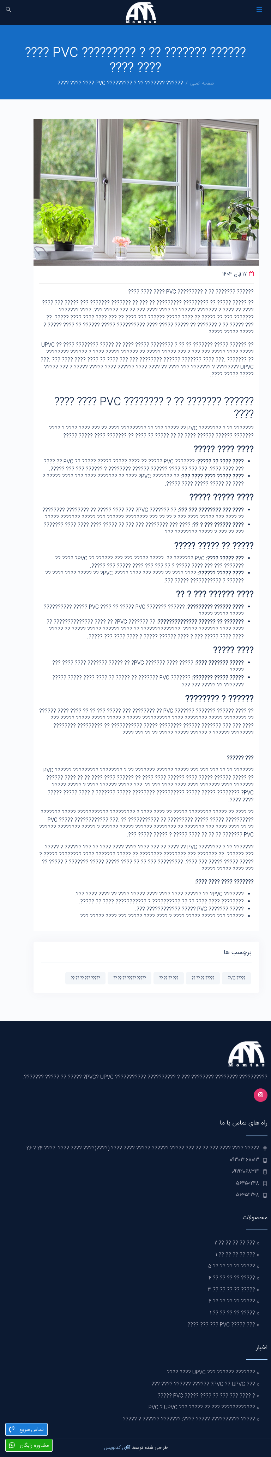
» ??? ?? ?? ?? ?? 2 (237, 1243)
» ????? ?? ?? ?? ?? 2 (234, 1301)
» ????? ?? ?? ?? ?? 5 (233, 1266)
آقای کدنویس (117, 1448)
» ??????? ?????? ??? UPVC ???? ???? (213, 1373)
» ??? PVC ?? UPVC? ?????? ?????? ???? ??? (205, 1384)
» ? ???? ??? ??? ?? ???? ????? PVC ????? (208, 1396)
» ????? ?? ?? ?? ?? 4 (234, 1278)
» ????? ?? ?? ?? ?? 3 (233, 1290)
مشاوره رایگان (33, 1445)
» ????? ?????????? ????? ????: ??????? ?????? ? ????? (191, 1419)
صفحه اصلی (202, 83)
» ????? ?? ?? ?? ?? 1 (234, 1313)
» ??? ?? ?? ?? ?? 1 (237, 1255)
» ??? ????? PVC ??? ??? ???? (223, 1325)
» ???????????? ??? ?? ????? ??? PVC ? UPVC (204, 1408)
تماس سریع (31, 1429)
